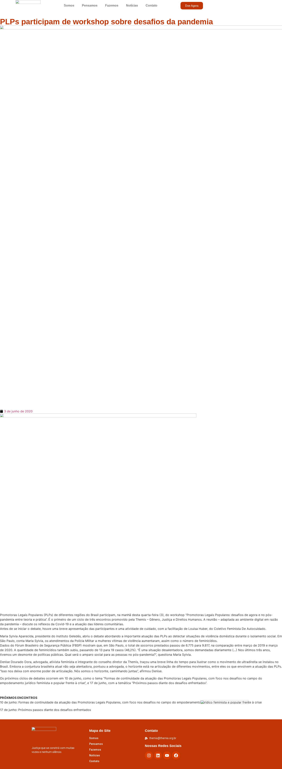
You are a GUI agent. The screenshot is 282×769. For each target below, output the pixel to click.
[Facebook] (176, 755)
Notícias (132, 5)
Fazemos (111, 5)
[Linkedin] (158, 755)
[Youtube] (167, 755)
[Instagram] (149, 755)
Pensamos (89, 5)
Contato (151, 5)
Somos (69, 5)
